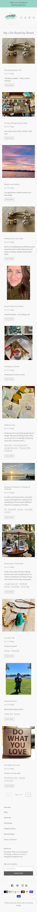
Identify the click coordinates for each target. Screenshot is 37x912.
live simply (28, 509)
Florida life (8, 450)
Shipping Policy (10, 828)
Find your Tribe (25, 448)
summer (7, 512)
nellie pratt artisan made (17, 903)
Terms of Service (10, 839)
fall (5, 509)
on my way (25, 586)
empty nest (8, 714)
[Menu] (34, 17)
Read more (9, 85)
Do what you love (20, 445)
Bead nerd (8, 445)
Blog (5, 812)
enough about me (11, 448)
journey (20, 509)
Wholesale (8, 823)
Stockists (7, 817)
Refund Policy (9, 834)
